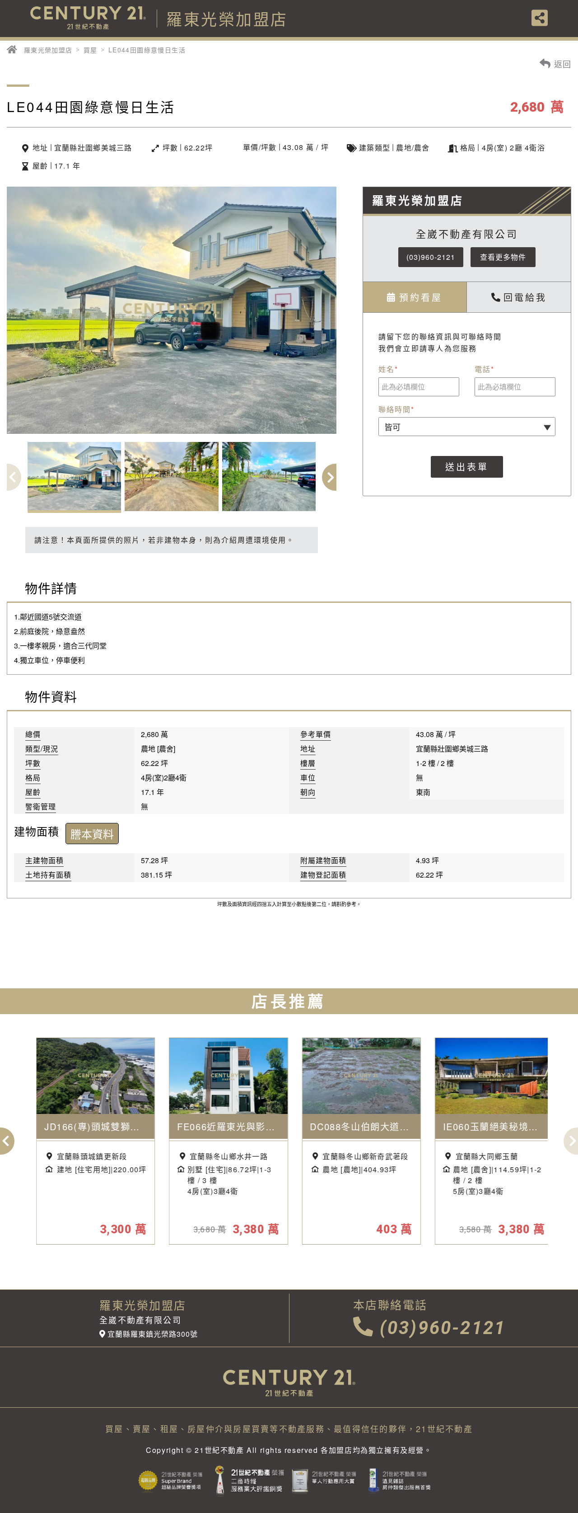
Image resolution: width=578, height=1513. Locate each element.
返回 (561, 63)
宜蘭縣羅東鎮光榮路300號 (152, 1334)
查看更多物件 (503, 257)
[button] (335, 477)
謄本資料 (92, 833)
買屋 (91, 49)
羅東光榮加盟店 (48, 49)
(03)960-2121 (430, 257)
